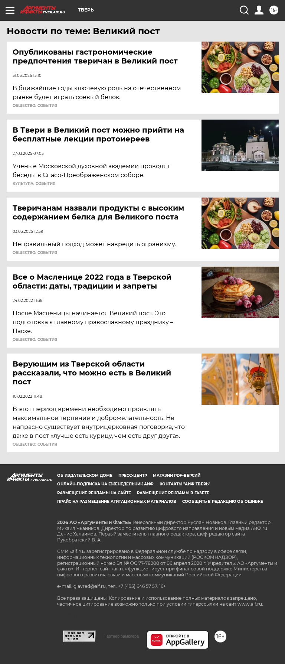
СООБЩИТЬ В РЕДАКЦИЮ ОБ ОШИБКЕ (222, 501)
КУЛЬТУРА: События (34, 184)
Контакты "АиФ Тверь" (185, 484)
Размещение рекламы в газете (173, 493)
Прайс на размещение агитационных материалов (116, 501)
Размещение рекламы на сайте (94, 493)
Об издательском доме (84, 475)
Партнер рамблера (121, 636)
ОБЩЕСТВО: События (35, 106)
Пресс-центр (132, 475)
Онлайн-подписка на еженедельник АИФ (105, 484)
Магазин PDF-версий (176, 475)
